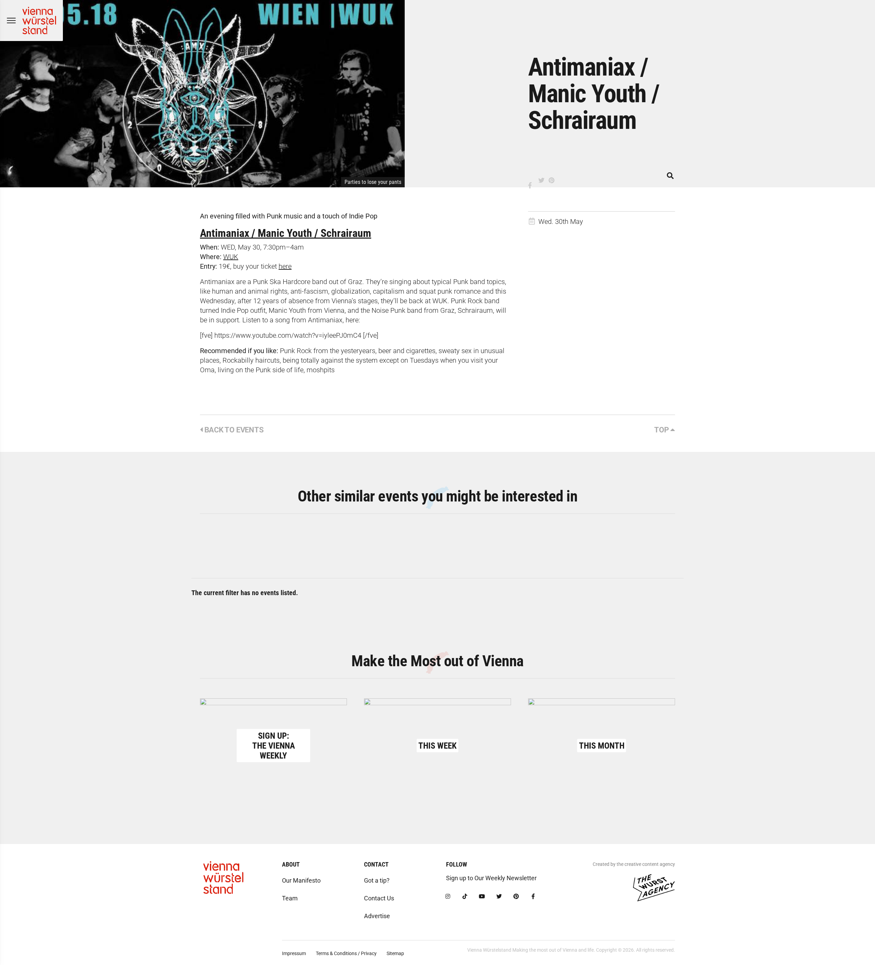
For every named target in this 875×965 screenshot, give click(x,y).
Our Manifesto (301, 880)
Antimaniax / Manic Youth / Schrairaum (285, 233)
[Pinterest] (516, 896)
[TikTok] (465, 896)
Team (290, 898)
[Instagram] (448, 896)
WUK (230, 257)
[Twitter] (499, 896)
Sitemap (395, 953)
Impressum (294, 953)
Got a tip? (377, 880)
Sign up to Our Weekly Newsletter (491, 878)
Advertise (377, 916)
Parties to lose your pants (373, 182)
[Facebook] (533, 896)
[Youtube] (482, 896)
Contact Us (379, 898)
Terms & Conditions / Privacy (346, 953)
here (285, 266)
